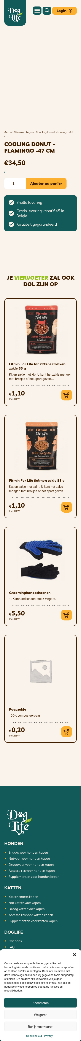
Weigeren (40, 1014)
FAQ (12, 947)
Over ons (15, 941)
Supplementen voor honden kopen (34, 877)
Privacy (48, 1036)
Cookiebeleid (34, 1036)
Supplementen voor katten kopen (33, 921)
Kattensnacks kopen (23, 897)
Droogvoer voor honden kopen (31, 864)
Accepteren (40, 1002)
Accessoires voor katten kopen (31, 915)
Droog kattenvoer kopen (27, 909)
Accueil (8, 132)
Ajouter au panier (46, 183)
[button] (74, 955)
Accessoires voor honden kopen (32, 871)
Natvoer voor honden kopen (29, 858)
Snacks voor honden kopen (28, 852)
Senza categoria (25, 132)
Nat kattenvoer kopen (25, 903)
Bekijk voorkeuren (40, 1026)
